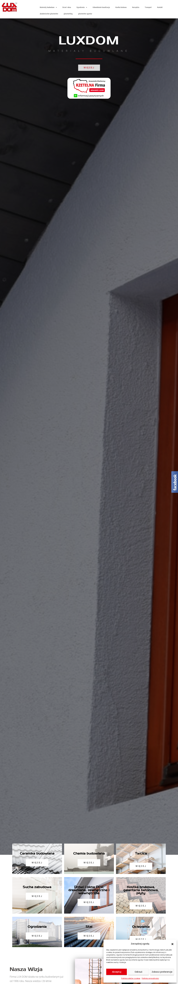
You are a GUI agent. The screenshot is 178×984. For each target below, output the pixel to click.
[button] (172, 943)
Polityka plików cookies (130, 978)
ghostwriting (68, 14)
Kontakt (160, 7)
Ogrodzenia (80, 7)
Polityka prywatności (150, 978)
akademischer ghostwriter (49, 14)
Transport (148, 7)
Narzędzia (135, 7)
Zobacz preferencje (162, 971)
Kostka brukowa (121, 7)
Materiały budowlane (47, 7)
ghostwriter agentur (85, 14)
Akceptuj (116, 971)
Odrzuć (138, 971)
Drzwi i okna (66, 7)
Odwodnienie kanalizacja (101, 7)
